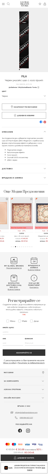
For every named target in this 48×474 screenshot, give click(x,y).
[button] (11, 246)
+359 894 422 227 (26, 417)
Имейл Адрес (8, 327)
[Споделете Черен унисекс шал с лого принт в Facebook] (41, 123)
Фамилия (29, 339)
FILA (24, 76)
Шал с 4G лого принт (21, 236)
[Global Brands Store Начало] (24, 3)
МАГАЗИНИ (9, 372)
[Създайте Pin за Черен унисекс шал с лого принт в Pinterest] (45, 123)
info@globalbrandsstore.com (26, 412)
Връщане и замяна (12, 177)
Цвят (4, 91)
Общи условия (9, 362)
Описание (7, 132)
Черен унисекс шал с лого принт (24, 80)
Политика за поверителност (31, 362)
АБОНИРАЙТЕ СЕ (24, 352)
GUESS (21, 233)
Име (4, 339)
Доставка (7, 168)
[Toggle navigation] (3, 4)
